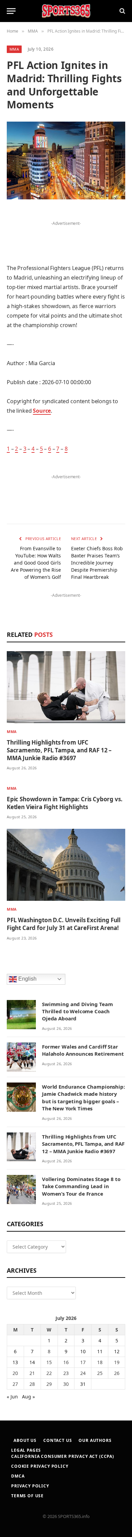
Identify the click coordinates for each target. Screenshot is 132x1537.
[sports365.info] (66, 11)
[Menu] (11, 11)
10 (83, 1351)
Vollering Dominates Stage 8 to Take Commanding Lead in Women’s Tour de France (81, 1186)
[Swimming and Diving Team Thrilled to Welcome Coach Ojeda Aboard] (21, 1014)
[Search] (121, 11)
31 (83, 1384)
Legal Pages (26, 1450)
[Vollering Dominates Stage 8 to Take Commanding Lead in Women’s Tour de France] (21, 1189)
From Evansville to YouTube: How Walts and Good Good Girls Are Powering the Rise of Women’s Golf (36, 562)
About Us (25, 1440)
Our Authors (95, 1440)
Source (42, 410)
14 (32, 1362)
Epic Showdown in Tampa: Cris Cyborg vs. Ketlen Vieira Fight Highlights (64, 803)
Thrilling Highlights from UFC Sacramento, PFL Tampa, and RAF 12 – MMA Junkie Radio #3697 (59, 750)
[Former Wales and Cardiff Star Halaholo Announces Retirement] (21, 1057)
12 (116, 1351)
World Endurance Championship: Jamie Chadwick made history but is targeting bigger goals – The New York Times (83, 1097)
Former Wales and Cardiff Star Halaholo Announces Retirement (83, 1050)
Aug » (28, 1396)
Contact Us (57, 1440)
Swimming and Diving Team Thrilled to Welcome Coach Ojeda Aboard (77, 1011)
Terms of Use (27, 1496)
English (27, 979)
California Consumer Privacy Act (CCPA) (62, 1456)
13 (15, 1362)
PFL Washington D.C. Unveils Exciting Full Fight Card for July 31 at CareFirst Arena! (63, 924)
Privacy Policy (30, 1486)
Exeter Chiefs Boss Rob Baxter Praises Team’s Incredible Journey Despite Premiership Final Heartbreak (97, 562)
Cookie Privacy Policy (39, 1466)
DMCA (17, 1476)
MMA (14, 49)
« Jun (12, 1396)
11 (100, 1351)
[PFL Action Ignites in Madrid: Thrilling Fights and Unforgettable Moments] (66, 160)
